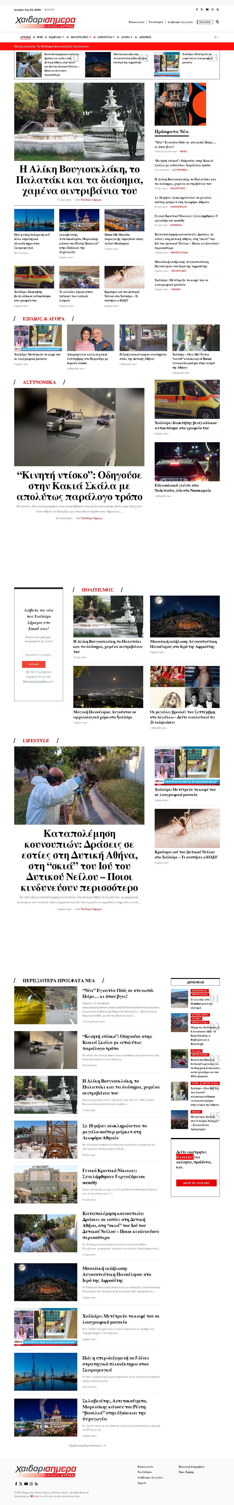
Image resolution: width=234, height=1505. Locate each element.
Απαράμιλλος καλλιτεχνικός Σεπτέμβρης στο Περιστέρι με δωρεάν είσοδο (87, 358)
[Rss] (218, 10)
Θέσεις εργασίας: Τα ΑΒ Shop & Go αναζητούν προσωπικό (51, 46)
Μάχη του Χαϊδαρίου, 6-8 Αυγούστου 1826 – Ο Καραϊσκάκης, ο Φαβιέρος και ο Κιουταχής (205, 1035)
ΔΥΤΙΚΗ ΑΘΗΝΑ (200, 1014)
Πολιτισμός (97, 589)
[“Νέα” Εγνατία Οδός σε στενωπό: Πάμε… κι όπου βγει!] (45, 1005)
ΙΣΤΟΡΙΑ (196, 1018)
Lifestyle (36, 740)
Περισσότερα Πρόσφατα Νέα (59, 980)
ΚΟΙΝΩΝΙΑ (176, 224)
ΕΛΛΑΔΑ (196, 1050)
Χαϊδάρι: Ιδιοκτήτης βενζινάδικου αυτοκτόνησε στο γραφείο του (32, 296)
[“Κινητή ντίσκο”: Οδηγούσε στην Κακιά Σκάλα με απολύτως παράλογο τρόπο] (79, 427)
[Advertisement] (117, 555)
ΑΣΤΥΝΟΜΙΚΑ (180, 169)
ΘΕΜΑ (183, 151)
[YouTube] (207, 10)
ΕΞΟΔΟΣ (176, 289)
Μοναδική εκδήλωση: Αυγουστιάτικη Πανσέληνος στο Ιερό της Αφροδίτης (130, 58)
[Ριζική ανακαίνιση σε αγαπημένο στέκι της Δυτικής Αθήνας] (143, 337)
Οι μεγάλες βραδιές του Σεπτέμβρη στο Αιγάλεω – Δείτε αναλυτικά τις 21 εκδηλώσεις (182, 717)
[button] (217, 22)
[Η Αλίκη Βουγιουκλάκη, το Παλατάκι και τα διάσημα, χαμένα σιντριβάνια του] (79, 122)
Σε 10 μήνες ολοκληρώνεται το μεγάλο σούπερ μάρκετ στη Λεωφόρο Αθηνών (183, 199)
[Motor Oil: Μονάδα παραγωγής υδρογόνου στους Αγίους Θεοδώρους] (124, 220)
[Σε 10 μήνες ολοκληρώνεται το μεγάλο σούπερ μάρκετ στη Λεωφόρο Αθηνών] (45, 1140)
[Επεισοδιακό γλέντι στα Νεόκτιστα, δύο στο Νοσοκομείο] (187, 461)
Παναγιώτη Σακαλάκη (68, 1496)
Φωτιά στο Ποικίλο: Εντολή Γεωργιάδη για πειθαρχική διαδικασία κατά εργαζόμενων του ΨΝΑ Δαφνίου (205, 1068)
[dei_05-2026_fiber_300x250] (180, 104)
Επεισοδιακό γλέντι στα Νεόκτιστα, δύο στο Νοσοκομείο (183, 487)
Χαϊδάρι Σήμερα (91, 199)
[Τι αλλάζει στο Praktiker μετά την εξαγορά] (179, 998)
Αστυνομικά (39, 382)
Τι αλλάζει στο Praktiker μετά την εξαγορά (202, 1003)
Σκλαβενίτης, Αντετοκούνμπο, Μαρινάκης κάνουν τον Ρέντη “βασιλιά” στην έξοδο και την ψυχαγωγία (79, 243)
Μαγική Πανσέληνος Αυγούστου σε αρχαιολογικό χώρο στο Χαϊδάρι (104, 714)
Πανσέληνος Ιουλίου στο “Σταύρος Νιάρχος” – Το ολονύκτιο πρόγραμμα (205, 1123)
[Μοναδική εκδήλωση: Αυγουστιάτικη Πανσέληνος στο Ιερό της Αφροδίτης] (98, 65)
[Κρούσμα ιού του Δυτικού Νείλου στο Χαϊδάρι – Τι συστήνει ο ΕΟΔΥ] (124, 277)
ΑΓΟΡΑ (195, 1083)
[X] (202, 10)
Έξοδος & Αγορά (44, 318)
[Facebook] (197, 10)
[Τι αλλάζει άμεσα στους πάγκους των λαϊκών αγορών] (79, 277)
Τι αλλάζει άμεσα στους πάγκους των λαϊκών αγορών (76, 296)
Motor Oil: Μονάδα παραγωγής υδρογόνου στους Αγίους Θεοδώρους (124, 238)
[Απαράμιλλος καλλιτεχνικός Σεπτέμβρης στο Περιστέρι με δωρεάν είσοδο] (91, 337)
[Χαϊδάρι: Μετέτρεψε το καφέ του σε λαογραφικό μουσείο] (167, 65)
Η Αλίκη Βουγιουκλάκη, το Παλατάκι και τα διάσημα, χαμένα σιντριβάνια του (79, 179)
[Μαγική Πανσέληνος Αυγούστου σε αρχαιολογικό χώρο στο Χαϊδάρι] (108, 687)
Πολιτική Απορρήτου (35, 681)
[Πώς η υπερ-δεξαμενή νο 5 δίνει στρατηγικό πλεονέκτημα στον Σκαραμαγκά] (34, 220)
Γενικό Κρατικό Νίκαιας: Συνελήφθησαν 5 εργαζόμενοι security (113, 1176)
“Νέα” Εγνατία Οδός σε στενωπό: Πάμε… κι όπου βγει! (117, 993)
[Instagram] (212, 10)
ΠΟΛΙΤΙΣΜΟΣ (178, 188)
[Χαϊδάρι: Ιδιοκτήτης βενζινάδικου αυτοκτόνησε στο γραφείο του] (34, 277)
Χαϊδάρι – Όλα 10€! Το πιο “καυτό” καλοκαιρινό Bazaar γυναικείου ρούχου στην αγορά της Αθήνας (193, 361)
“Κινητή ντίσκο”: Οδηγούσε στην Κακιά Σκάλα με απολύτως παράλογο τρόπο (184, 162)
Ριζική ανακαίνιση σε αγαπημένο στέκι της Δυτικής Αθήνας (143, 356)
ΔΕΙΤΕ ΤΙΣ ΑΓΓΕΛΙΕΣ (196, 1183)
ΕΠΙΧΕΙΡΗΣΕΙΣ (179, 206)
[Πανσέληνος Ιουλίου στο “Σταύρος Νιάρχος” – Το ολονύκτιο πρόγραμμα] (179, 1119)
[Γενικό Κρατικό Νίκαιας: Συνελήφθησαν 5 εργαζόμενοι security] (45, 1184)
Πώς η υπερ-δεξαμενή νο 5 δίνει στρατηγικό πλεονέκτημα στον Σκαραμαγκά (32, 241)
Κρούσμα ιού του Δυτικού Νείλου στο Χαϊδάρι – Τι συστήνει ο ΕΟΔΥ (121, 296)
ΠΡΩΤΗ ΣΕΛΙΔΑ (179, 252)
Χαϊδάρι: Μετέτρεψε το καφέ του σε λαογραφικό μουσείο (197, 58)
